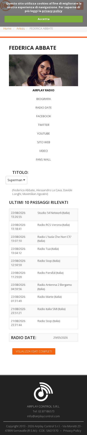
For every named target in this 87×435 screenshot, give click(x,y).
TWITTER (43, 125)
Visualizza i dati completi (34, 351)
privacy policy (52, 11)
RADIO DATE (43, 107)
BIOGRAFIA (43, 99)
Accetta (44, 19)
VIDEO (43, 151)
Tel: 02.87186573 (43, 411)
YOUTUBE (43, 133)
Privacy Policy (72, 431)
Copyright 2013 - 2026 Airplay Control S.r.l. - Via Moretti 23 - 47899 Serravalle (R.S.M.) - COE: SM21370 (43, 428)
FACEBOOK (43, 116)
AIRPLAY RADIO (43, 90)
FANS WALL (43, 159)
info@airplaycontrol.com (43, 416)
